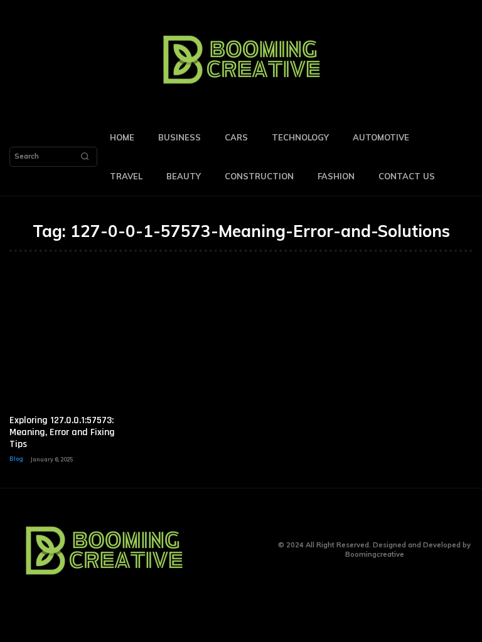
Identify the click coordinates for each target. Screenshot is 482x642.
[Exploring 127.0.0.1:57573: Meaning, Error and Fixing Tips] (62, 340)
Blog (16, 458)
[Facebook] (217, 550)
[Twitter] (256, 550)
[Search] (84, 157)
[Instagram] (237, 550)
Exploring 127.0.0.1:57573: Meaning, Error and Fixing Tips (62, 432)
